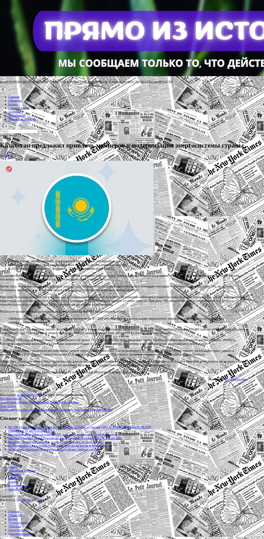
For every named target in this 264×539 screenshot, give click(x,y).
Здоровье (14, 111)
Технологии (16, 115)
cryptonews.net (235, 379)
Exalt (40, 500)
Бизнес (13, 104)
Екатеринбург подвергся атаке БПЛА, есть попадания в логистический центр (63, 434)
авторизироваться (29, 395)
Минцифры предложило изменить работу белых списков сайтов (53, 449)
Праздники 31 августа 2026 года (31, 431)
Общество (15, 100)
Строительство (18, 108)
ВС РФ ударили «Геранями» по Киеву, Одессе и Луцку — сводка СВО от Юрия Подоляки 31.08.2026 (79, 427)
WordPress (23, 500)
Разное (13, 481)
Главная (13, 97)
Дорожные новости (22, 119)
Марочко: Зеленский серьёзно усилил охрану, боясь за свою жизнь (55, 442)
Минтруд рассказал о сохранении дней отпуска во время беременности (58, 445)
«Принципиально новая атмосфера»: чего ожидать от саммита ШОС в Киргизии (65, 438)
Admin (8, 155)
